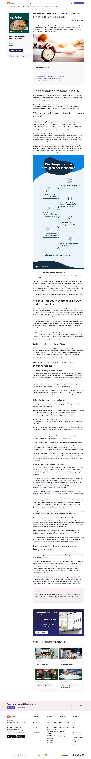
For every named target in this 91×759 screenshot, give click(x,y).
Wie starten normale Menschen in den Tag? (46, 72)
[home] (11, 3)
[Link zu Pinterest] (78, 755)
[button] (22, 3)
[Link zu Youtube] (80, 755)
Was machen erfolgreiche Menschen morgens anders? (49, 74)
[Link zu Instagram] (75, 755)
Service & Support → (12, 720)
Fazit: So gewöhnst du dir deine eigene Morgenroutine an (49, 80)
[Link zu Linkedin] (83, 755)
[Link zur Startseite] (11, 716)
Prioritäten (76, 133)
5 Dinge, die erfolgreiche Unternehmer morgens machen (49, 78)
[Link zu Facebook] (73, 755)
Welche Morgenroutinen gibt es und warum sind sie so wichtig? (50, 76)
